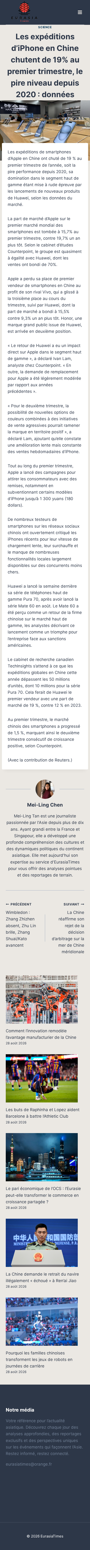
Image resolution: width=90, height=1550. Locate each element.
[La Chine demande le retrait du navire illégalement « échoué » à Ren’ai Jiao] (45, 1243)
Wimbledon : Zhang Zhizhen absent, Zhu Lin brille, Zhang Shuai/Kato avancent (21, 925)
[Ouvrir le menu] (79, 12)
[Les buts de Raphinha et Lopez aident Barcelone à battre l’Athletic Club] (45, 1078)
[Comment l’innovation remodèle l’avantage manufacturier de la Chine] (45, 999)
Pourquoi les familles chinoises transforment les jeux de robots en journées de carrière (39, 1359)
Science (45, 27)
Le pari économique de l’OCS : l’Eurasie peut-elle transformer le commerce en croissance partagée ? (43, 1195)
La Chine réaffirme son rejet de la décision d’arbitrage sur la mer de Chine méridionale (68, 928)
